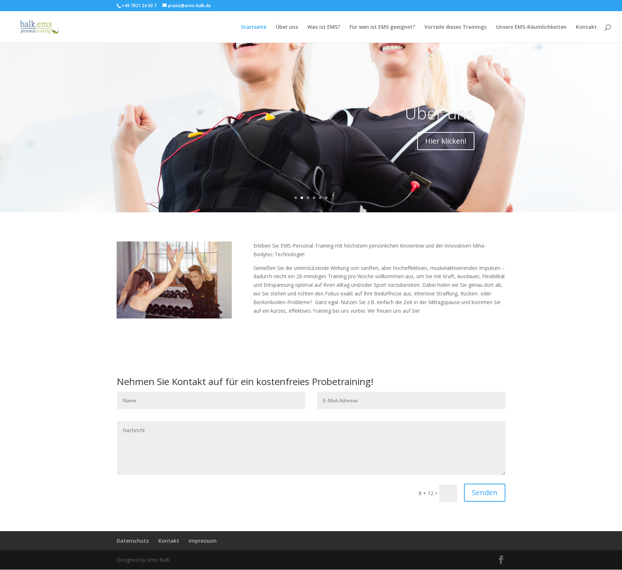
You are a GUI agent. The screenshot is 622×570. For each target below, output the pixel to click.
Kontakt (586, 27)
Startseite (253, 27)
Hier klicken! (445, 141)
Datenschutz (133, 540)
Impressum (203, 540)
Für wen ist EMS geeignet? (382, 27)
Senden (484, 492)
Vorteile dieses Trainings (455, 27)
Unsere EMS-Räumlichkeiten (531, 27)
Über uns (287, 27)
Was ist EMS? (323, 27)
